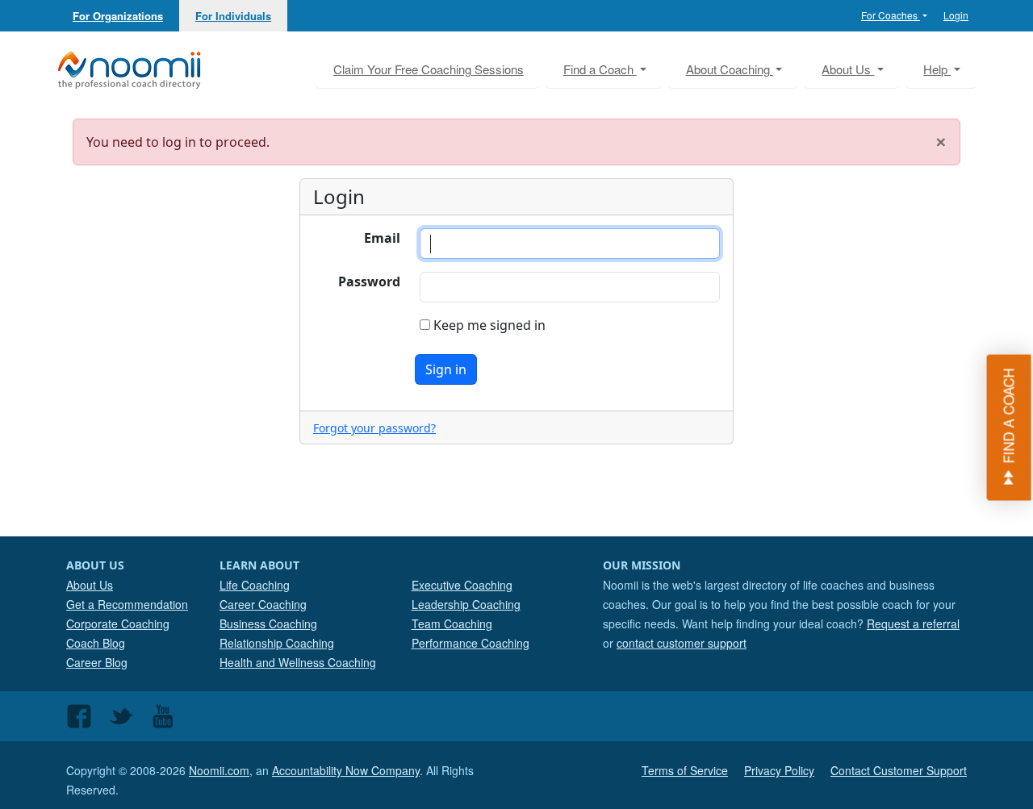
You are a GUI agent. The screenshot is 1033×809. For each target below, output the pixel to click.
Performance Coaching (470, 643)
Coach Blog (95, 643)
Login (955, 15)
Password (369, 281)
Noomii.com (219, 770)
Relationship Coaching (277, 643)
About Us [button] (848, 68)
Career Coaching (263, 604)
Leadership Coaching (466, 604)
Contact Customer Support (898, 770)
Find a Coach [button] (600, 68)
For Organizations (118, 15)
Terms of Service (685, 770)
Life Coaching (255, 585)
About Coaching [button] (729, 68)
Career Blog (97, 662)
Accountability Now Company (346, 770)
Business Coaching (268, 623)
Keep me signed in (488, 325)
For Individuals (233, 15)
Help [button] (937, 68)
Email (382, 238)
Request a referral (913, 623)
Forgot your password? (374, 428)
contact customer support (682, 643)
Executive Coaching (462, 585)
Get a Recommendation (127, 604)
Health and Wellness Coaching (298, 662)
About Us (89, 585)
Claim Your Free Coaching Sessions (428, 68)
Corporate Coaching (117, 623)
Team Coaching (452, 623)
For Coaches (890, 15)
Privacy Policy (779, 770)
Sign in (445, 369)
